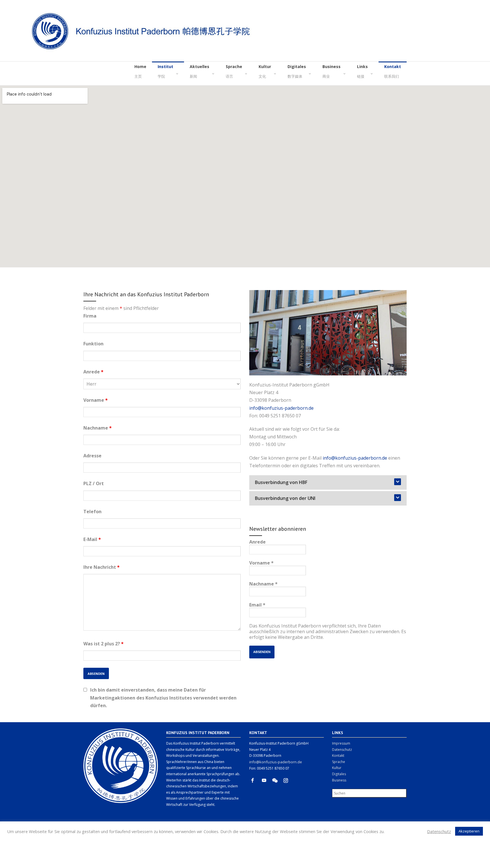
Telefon (92, 511)
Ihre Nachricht (101, 567)
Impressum (341, 743)
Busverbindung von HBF (281, 482)
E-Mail (92, 539)
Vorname (95, 400)
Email (257, 605)
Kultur (336, 767)
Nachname (97, 428)
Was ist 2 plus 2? (103, 644)
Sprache (338, 761)
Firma (89, 316)
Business (339, 780)
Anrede (93, 372)
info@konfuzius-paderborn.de (281, 408)
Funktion (93, 344)
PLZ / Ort (93, 483)
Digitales (339, 774)
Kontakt (338, 755)
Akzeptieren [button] (469, 831)
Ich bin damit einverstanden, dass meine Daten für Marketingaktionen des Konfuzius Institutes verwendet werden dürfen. (163, 697)
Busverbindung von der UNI (285, 498)
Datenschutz (342, 749)
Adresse (92, 456)
